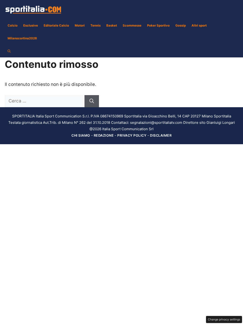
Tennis (95, 25)
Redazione (104, 135)
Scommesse (132, 25)
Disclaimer (161, 135)
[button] (9, 51)
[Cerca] (91, 101)
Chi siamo (80, 135)
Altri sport (199, 25)
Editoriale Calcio (56, 25)
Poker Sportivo (158, 25)
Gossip (180, 25)
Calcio (13, 25)
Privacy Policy (131, 135)
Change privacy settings (224, 319)
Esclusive (30, 25)
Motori (80, 25)
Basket (111, 25)
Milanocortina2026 (22, 38)
